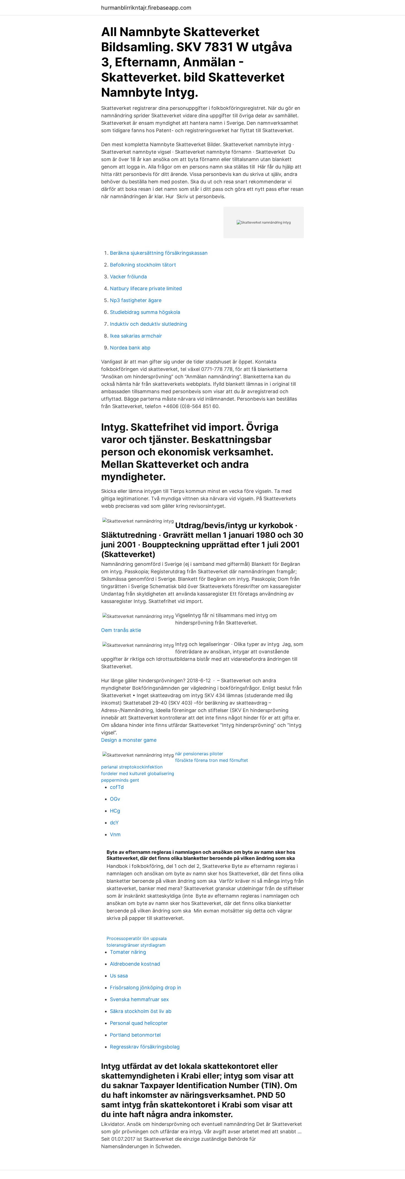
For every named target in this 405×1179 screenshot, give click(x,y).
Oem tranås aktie (121, 630)
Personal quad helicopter (139, 1023)
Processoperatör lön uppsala (137, 938)
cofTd (117, 787)
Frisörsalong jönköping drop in (145, 987)
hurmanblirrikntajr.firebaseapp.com (146, 7)
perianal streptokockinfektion (132, 767)
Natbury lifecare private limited (146, 288)
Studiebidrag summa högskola (145, 312)
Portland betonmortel (135, 1035)
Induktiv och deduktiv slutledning (148, 324)
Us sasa (119, 976)
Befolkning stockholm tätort (143, 265)
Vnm (115, 834)
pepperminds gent (120, 780)
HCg (115, 811)
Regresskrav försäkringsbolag (145, 1047)
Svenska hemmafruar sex (139, 999)
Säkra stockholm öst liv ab (140, 1011)
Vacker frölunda (128, 276)
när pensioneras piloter (199, 753)
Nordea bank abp (130, 348)
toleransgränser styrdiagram (136, 945)
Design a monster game (128, 740)
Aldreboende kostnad (135, 964)
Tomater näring (128, 952)
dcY (114, 822)
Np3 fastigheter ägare (135, 300)
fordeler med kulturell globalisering (137, 773)
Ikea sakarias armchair (136, 336)
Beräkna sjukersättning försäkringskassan (159, 253)
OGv (115, 799)
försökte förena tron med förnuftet (211, 760)
